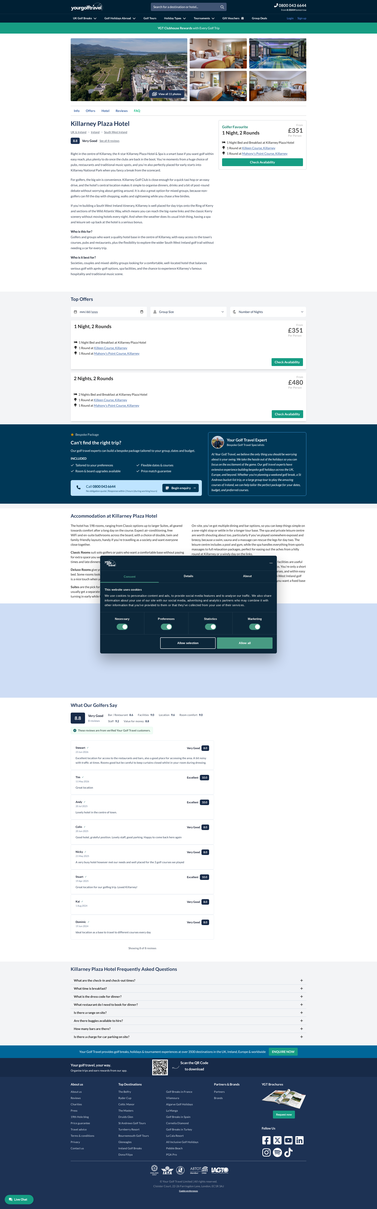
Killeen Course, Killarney (258, 148)
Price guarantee (80, 1123)
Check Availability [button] (262, 162)
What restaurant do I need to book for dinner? (106, 1004)
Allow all (245, 643)
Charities (76, 1104)
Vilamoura (172, 1098)
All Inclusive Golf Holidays (182, 1142)
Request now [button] (284, 1114)
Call (100, 486)
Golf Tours (150, 18)
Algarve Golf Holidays (179, 1104)
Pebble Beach (174, 1148)
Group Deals (259, 18)
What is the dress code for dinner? (98, 996)
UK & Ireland (78, 132)
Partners (219, 1091)
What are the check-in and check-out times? (104, 980)
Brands (218, 1098)
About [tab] (247, 576)
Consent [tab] (129, 576)
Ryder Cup (124, 1098)
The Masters (125, 1110)
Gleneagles (125, 1142)
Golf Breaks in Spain (178, 1116)
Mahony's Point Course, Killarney (264, 153)
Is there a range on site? (90, 1012)
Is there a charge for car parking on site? (101, 1037)
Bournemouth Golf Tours (133, 1135)
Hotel (105, 111)
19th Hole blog (80, 1116)
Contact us (77, 1148)
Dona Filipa (125, 1154)
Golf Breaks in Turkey (179, 1129)
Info (77, 111)
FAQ (137, 111)
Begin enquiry (181, 488)
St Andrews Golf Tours (132, 1123)
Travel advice (79, 1129)
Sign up (301, 18)
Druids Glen (125, 1116)
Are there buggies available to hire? (98, 1020)
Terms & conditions (82, 1135)
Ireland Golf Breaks (130, 1148)
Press (74, 1110)
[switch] (166, 627)
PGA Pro (171, 1154)
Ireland (95, 132)
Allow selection (188, 643)
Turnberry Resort (128, 1129)
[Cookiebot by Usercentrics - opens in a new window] (255, 563)
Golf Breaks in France (179, 1091)
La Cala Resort (175, 1135)
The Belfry (124, 1091)
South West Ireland (115, 132)
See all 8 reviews (109, 140)
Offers (90, 111)
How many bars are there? (92, 1029)
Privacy (75, 1142)
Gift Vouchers (230, 18)
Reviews (122, 111)
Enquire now (283, 1051)
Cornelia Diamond (177, 1123)
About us (76, 1091)
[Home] (87, 7)
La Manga (172, 1110)
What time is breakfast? (90, 988)
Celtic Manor (126, 1104)
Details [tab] (188, 576)
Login (290, 18)
